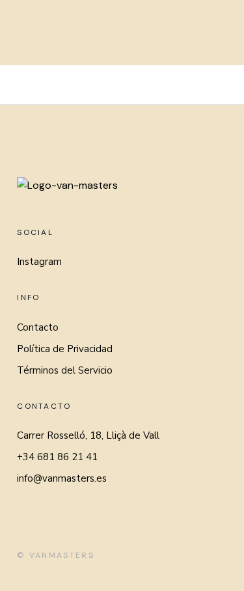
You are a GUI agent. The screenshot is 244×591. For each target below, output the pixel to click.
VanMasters (61, 555)
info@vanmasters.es (62, 478)
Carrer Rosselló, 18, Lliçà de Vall (88, 435)
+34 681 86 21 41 (57, 456)
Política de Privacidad (65, 348)
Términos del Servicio (65, 370)
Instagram (39, 261)
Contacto (38, 327)
